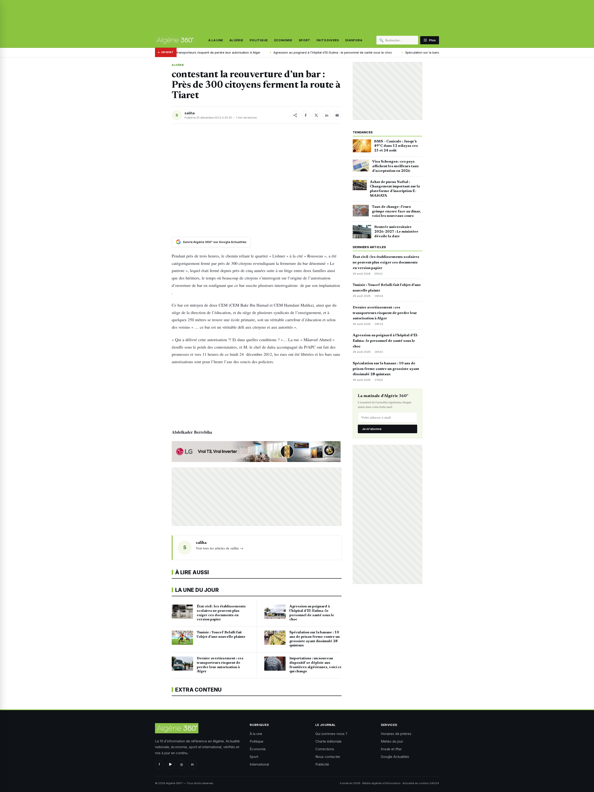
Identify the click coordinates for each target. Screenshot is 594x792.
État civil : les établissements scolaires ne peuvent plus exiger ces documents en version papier (386, 262)
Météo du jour (392, 741)
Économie (283, 40)
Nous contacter (327, 756)
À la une (215, 40)
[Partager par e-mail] (337, 115)
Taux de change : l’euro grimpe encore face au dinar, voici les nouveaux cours (396, 211)
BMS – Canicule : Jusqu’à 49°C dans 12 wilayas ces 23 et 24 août (396, 146)
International (259, 764)
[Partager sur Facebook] (305, 115)
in (192, 764)
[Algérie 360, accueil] (174, 40)
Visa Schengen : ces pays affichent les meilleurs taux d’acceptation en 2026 (395, 166)
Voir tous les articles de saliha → (219, 548)
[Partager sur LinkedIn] (326, 115)
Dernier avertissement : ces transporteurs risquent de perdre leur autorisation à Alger (385, 313)
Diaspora (353, 40)
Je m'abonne (371, 429)
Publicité (322, 764)
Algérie (236, 40)
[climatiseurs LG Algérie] (257, 451)
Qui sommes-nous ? (331, 733)
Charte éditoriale (328, 741)
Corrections (324, 749)
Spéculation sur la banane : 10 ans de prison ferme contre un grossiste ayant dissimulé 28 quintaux (437, 52)
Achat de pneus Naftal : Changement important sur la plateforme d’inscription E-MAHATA (395, 189)
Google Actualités (395, 756)
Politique (259, 40)
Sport (304, 40)
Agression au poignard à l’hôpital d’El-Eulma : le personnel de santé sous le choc (291, 52)
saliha (189, 113)
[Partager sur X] (316, 115)
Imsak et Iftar (391, 749)
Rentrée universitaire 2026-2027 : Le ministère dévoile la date (396, 231)
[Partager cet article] (295, 115)
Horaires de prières (396, 733)
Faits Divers (327, 40)
